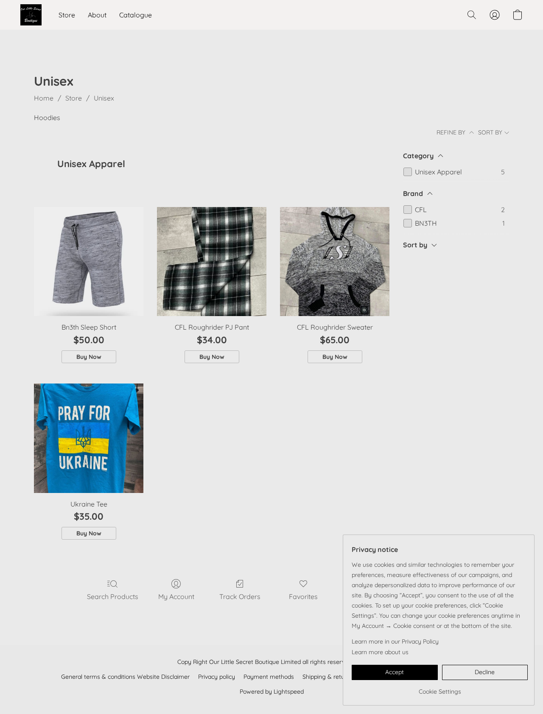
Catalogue (135, 15)
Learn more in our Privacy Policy (395, 641)
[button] (31, 14)
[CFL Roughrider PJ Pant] (211, 261)
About (97, 15)
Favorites (303, 596)
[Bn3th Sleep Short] (88, 261)
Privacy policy (216, 676)
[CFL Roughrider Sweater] (334, 261)
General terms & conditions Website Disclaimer (125, 676)
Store (67, 15)
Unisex (104, 98)
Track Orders (239, 596)
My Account (176, 596)
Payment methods (269, 676)
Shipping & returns (327, 676)
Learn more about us (380, 652)
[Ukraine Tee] (88, 438)
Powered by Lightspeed (272, 691)
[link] (440, 688)
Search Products (112, 596)
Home (43, 98)
